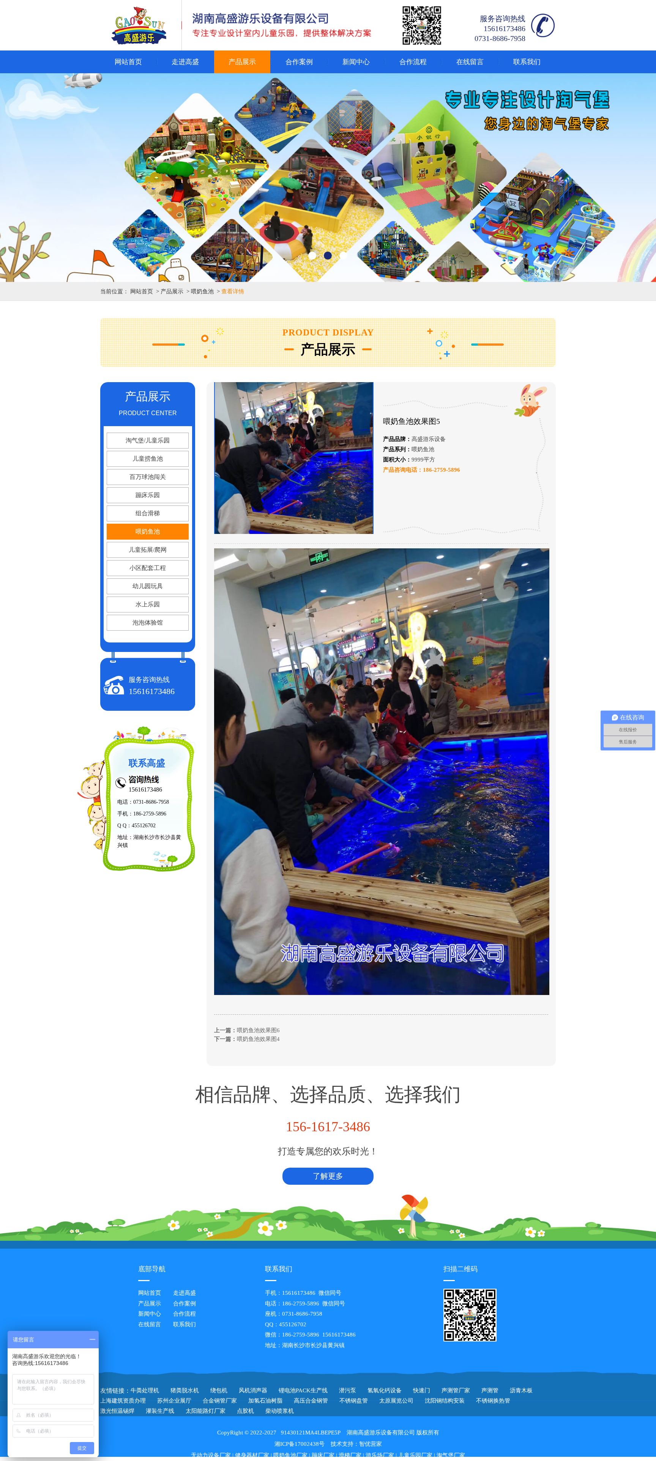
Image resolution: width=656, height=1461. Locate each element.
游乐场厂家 (380, 1455)
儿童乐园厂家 (415, 1455)
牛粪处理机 (145, 1390)
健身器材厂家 (252, 1455)
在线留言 (470, 62)
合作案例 (299, 62)
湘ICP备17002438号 (299, 1444)
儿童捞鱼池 (147, 458)
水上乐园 (148, 604)
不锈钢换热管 (493, 1401)
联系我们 (527, 62)
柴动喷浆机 (279, 1411)
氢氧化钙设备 (384, 1390)
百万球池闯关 (147, 477)
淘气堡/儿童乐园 (148, 440)
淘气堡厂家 (451, 1455)
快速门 (421, 1390)
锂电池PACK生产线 (303, 1390)
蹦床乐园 (148, 495)
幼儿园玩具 (147, 586)
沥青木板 (521, 1390)
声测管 (489, 1390)
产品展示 (242, 62)
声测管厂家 (456, 1390)
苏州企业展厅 (174, 1401)
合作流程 (413, 62)
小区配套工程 (147, 568)
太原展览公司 (396, 1401)
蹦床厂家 (323, 1455)
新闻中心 (356, 62)
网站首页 (128, 62)
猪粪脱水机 (184, 1390)
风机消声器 (253, 1390)
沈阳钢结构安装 (445, 1401)
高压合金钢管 (311, 1401)
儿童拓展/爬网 (148, 549)
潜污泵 (347, 1390)
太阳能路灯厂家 (206, 1411)
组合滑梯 (148, 513)
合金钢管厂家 (220, 1401)
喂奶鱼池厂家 (290, 1455)
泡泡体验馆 (147, 622)
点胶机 (245, 1411)
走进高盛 (185, 62)
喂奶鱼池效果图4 (258, 1039)
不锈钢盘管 (353, 1401)
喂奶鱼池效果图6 (258, 1030)
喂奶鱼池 (202, 291)
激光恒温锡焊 (117, 1411)
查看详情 (232, 291)
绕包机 (218, 1390)
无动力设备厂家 (211, 1455)
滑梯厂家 (350, 1455)
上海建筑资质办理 (123, 1401)
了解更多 (328, 1176)
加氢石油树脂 (265, 1401)
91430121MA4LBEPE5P (311, 1433)
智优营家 (370, 1444)
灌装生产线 (160, 1411)
